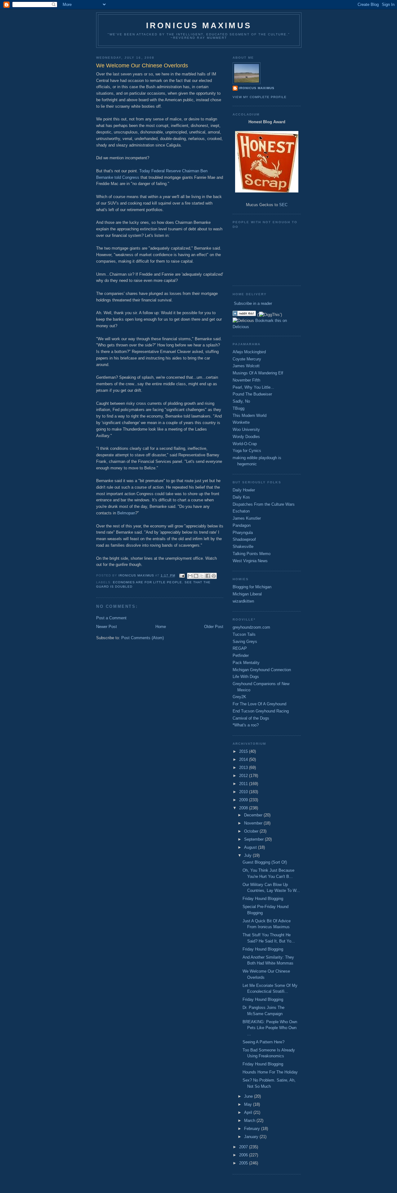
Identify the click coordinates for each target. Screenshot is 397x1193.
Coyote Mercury (247, 359)
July (248, 855)
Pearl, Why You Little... (253, 387)
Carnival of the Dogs (251, 718)
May (248, 1104)
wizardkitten (243, 601)
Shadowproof (244, 539)
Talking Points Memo (251, 553)
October (252, 831)
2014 (244, 759)
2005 (244, 1163)
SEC (283, 204)
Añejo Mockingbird (249, 352)
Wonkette (241, 422)
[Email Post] (181, 575)
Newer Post (106, 626)
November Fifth (246, 380)
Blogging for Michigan (252, 587)
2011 (244, 783)
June (249, 1096)
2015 (244, 751)
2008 (244, 808)
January (252, 1136)
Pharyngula (243, 532)
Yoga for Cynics (247, 450)
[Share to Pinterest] (214, 576)
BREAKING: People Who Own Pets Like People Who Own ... (270, 1027)
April (248, 1112)
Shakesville (243, 546)
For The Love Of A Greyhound (259, 704)
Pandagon (242, 525)
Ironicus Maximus (199, 25)
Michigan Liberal (247, 594)
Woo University (246, 429)
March (250, 1120)
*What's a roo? (246, 725)
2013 (244, 767)
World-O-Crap (245, 443)
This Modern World (249, 415)
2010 (244, 791)
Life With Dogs (246, 676)
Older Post (213, 626)
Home (160, 626)
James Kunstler (247, 518)
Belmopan (126, 513)
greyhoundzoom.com (251, 627)
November (254, 823)
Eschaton (241, 511)
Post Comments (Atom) (142, 637)
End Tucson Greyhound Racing (261, 711)
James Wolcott (246, 366)
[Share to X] (202, 576)
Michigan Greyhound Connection (262, 669)
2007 (244, 1147)
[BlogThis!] (196, 576)
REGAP (240, 648)
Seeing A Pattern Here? (263, 1042)
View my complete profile (260, 97)
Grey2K (239, 696)
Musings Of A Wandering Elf (258, 373)
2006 (244, 1155)
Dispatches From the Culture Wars (264, 504)
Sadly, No (241, 401)
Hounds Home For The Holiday (270, 1072)
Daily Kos (241, 497)
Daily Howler (244, 490)
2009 (244, 800)
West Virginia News (250, 560)
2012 (244, 775)
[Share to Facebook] (208, 576)
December (254, 815)
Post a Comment (111, 618)
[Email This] (190, 576)
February (252, 1128)
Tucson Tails (244, 634)
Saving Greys (245, 641)
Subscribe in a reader (253, 303)
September (254, 839)
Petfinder (241, 655)
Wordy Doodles (246, 436)
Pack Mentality (246, 662)
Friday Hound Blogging (263, 898)
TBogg (238, 408)
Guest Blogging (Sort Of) (265, 862)
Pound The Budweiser (252, 394)
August (251, 847)
